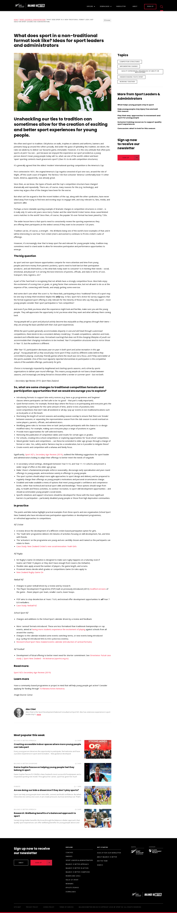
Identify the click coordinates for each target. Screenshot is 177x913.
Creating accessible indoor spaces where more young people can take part (47, 746)
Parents (69, 856)
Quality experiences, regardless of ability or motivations (140, 71)
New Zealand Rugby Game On (29, 572)
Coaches (69, 852)
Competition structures (130, 62)
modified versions (98, 589)
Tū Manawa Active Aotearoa (51, 688)
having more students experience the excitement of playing (58, 629)
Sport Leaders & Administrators (32, 20)
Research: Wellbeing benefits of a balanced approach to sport (45, 814)
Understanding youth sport (131, 77)
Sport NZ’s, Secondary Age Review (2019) (44, 454)
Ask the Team (102, 861)
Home (16, 20)
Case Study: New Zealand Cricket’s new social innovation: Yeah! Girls (46, 546)
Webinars (69, 883)
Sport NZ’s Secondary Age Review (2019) (32, 672)
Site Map (17, 907)
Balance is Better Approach (77, 864)
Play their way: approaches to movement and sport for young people (139, 117)
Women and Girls (73, 876)
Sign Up (126, 158)
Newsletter (121, 6)
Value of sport (72, 880)
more (39, 714)
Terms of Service (66, 907)
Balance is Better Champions (78, 872)
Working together (127, 82)
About (135, 6)
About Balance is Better (107, 857)
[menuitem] (90, 5)
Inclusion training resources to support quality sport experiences (139, 123)
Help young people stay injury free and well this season (138, 110)
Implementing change (129, 66)
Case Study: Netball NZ (26, 605)
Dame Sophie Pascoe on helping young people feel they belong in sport (44, 769)
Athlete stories (72, 887)
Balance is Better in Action (77, 868)
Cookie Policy (48, 907)
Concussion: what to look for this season (137, 128)
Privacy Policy (32, 907)
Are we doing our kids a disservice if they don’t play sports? (46, 790)
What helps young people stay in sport (136, 105)
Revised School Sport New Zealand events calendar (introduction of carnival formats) (54, 642)
